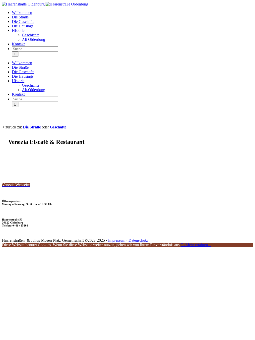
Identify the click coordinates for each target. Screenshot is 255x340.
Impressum (116, 240)
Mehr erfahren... (198, 245)
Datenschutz (138, 240)
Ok (183, 245)
